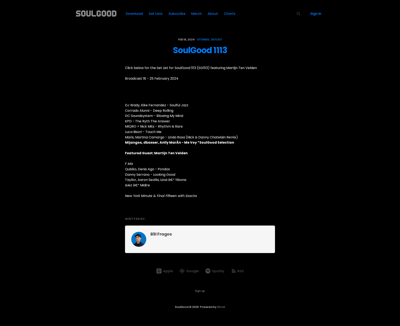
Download (134, 13)
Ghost (221, 307)
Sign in (315, 13)
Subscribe (177, 13)
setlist (216, 39)
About (213, 13)
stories (203, 39)
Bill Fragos (161, 234)
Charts (229, 13)
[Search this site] (298, 14)
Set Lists (156, 13)
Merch (196, 13)
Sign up (200, 291)
